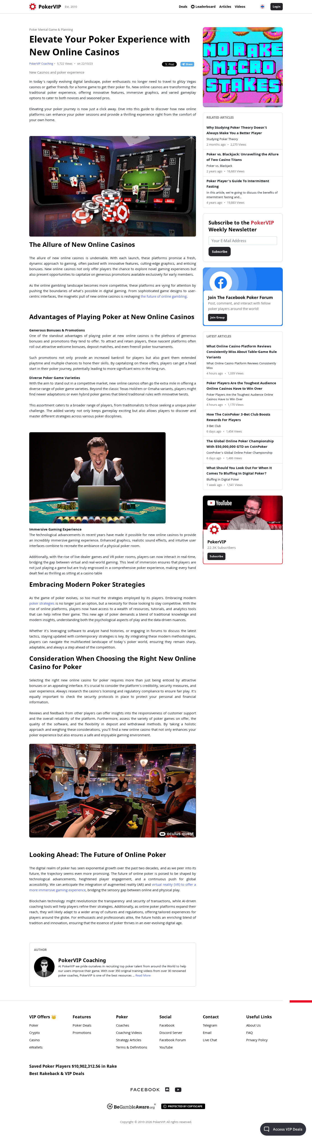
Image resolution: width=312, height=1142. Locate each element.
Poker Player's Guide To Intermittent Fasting (237, 184)
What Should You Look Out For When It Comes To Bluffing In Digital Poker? (239, 471)
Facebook (167, 1026)
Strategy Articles (128, 1040)
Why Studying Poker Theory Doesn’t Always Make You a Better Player (236, 130)
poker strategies (41, 604)
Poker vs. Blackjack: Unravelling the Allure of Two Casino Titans (242, 157)
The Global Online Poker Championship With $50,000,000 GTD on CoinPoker (240, 444)
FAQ (249, 1033)
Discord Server (170, 1033)
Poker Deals (82, 1026)
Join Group (217, 317)
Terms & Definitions (131, 1048)
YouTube (166, 1048)
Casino (34, 1040)
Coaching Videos (129, 1033)
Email (207, 1033)
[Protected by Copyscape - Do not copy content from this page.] (183, 1106)
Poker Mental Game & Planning (51, 29)
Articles (225, 6)
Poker (33, 1026)
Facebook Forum (172, 1040)
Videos (240, 6)
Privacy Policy (257, 1040)
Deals (183, 6)
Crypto (34, 1033)
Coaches (122, 1026)
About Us (253, 1026)
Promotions (82, 1033)
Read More (143, 975)
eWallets (35, 1048)
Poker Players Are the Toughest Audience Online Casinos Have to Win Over (241, 386)
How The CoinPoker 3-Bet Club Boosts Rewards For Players (238, 417)
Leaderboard (206, 6)
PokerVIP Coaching (41, 64)
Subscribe (219, 251)
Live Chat (210, 1040)
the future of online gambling (164, 297)
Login (276, 6)
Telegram (210, 1026)
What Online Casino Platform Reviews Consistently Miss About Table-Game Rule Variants (241, 352)
